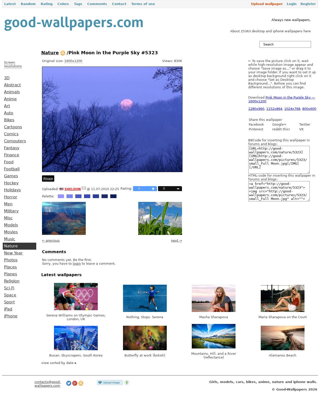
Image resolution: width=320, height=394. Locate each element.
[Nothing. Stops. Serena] (145, 311)
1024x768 (292, 109)
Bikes (9, 120)
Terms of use (143, 4)
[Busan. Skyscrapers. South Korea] (76, 349)
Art (7, 106)
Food (9, 162)
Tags (78, 4)
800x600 (309, 109)
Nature (11, 246)
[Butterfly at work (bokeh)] (145, 349)
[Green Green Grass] (160, 234)
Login (291, 4)
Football (12, 169)
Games (11, 176)
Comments (97, 4)
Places (10, 267)
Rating (46, 4)
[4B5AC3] (78, 196)
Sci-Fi (9, 288)
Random (28, 4)
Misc (8, 218)
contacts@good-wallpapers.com (47, 383)
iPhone (11, 316)
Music (9, 239)
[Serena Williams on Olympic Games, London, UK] (76, 309)
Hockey (11, 183)
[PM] (84, 189)
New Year (13, 253)
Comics (11, 134)
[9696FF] (61, 196)
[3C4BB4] (87, 196)
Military (11, 211)
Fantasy (11, 148)
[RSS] (62, 52)
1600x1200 (73, 61)
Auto (8, 113)
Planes (10, 274)
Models (11, 225)
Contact (119, 4)
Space (10, 295)
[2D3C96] (96, 196)
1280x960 (256, 109)
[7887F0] (69, 196)
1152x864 (274, 109)
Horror (10, 197)
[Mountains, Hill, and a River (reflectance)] (214, 347)
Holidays (12, 190)
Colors (63, 4)
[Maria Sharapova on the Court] (282, 311)
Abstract (12, 85)
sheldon (72, 188)
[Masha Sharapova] (214, 311)
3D (7, 78)
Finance (11, 155)
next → (176, 240)
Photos (11, 260)
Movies (11, 232)
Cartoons (13, 127)
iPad (8, 309)
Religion (12, 281)
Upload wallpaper (267, 4)
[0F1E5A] (113, 196)
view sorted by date (57, 363)
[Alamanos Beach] (282, 349)
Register (308, 4)
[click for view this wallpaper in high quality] (112, 171)
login (77, 263)
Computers (15, 141)
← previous (51, 240)
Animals (12, 92)
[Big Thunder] (64, 234)
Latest (10, 4)
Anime (10, 99)
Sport (9, 302)
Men (8, 204)
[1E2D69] (105, 196)
